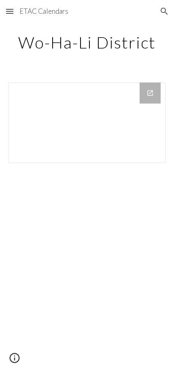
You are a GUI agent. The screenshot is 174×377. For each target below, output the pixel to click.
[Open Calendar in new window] (150, 93)
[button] (9, 11)
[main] (87, 42)
